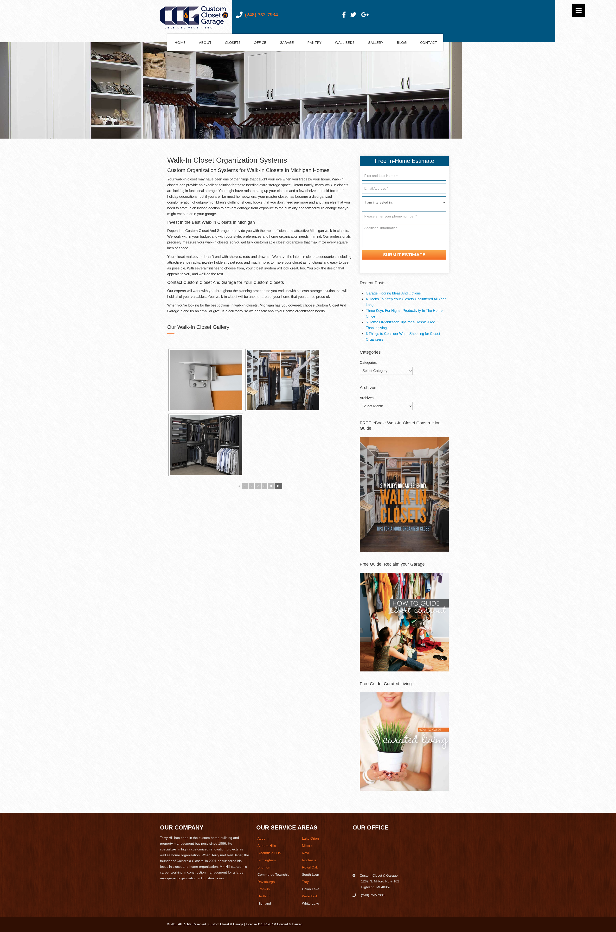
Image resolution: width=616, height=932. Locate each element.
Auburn (263, 838)
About (205, 42)
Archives (367, 398)
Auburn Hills (266, 846)
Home (180, 42)
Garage (287, 42)
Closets (232, 42)
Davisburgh (266, 882)
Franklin (263, 889)
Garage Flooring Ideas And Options (393, 293)
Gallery (375, 42)
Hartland (263, 896)
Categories (368, 362)
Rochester (310, 860)
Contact (428, 42)
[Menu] (578, 10)
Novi (305, 853)
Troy (305, 882)
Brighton (263, 867)
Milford (307, 846)
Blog (402, 42)
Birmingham (266, 860)
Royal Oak (310, 867)
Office (260, 42)
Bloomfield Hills (269, 853)
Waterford (309, 896)
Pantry (314, 42)
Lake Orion (310, 838)
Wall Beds (344, 42)
